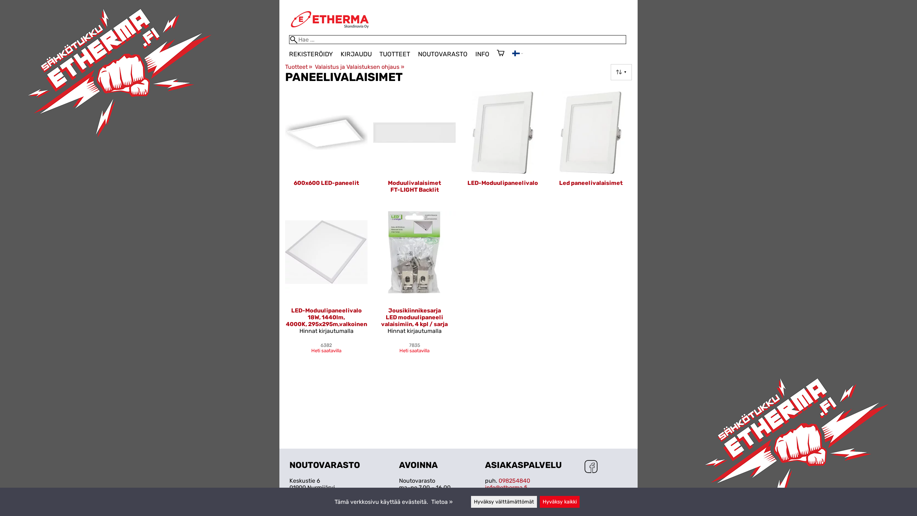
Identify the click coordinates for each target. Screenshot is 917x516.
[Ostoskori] (500, 54)
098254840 (514, 480)
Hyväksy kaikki (560, 502)
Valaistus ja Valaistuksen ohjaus (359, 66)
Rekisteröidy (311, 54)
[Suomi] (517, 54)
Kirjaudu (356, 54)
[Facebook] (591, 467)
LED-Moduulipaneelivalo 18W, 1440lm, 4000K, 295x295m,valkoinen (326, 317)
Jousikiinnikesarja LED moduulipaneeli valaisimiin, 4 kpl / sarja (414, 317)
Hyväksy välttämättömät (504, 502)
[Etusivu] (330, 31)
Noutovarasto (442, 54)
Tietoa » (442, 501)
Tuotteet (394, 54)
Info (482, 54)
